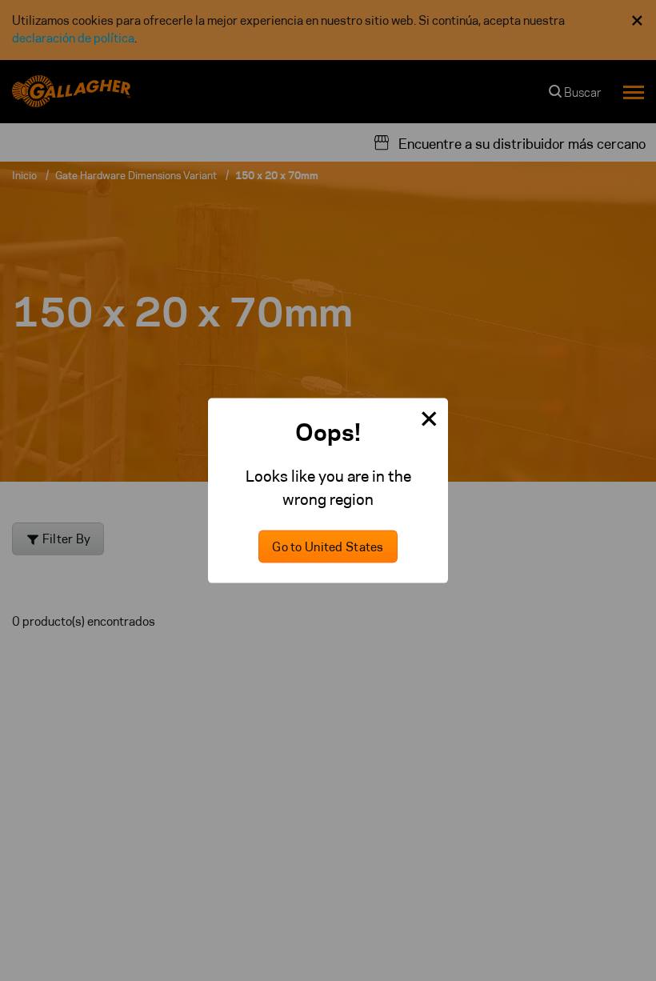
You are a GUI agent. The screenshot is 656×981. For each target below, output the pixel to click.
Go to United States (327, 546)
